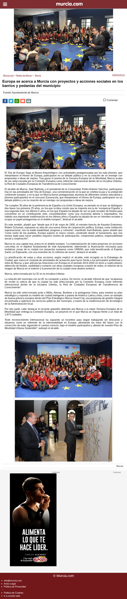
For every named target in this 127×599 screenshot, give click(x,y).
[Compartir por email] (22, 101)
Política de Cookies (13, 592)
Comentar (112, 100)
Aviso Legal (10, 583)
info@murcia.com (13, 580)
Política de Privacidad (15, 586)
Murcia (119, 466)
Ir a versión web (12, 596)
